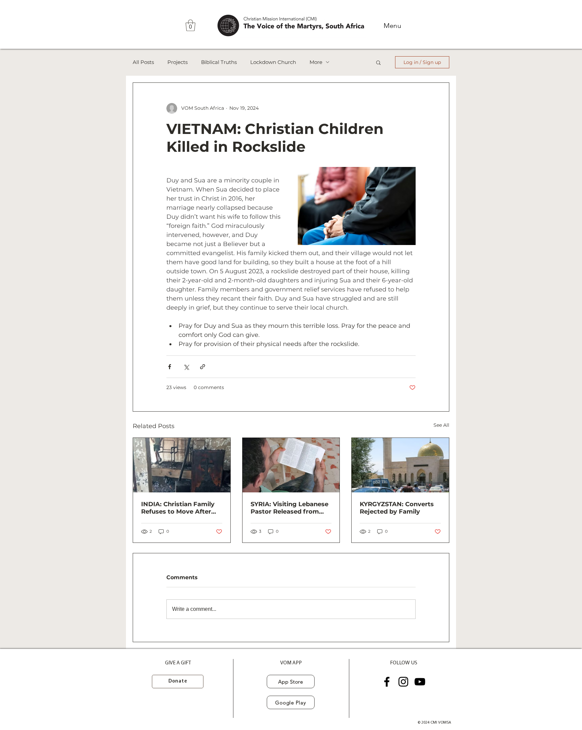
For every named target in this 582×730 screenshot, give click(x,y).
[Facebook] (386, 681)
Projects (177, 62)
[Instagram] (403, 681)
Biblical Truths (219, 62)
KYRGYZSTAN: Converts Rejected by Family (397, 507)
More (316, 62)
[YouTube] (419, 681)
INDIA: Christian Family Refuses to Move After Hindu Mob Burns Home (179, 507)
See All (441, 425)
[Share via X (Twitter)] (186, 366)
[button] (190, 25)
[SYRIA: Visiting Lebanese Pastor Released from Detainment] (291, 465)
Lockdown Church (273, 62)
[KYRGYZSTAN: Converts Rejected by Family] (400, 465)
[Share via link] (202, 366)
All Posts (143, 62)
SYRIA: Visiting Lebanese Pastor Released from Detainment (289, 507)
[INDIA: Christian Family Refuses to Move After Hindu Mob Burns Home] (181, 465)
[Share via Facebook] (169, 366)
